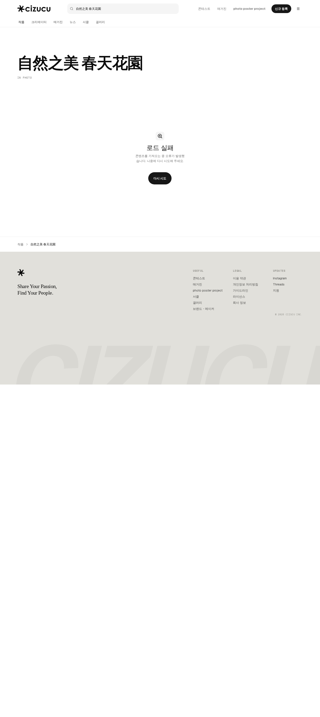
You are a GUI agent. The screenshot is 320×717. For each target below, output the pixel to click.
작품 (21, 22)
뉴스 (73, 22)
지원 (276, 290)
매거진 (221, 9)
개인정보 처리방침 (245, 284)
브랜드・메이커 (203, 309)
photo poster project (249, 9)
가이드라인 (240, 290)
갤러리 (100, 22)
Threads (279, 284)
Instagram (280, 278)
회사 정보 (239, 303)
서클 (86, 22)
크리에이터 (39, 22)
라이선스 (239, 297)
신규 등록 (281, 9)
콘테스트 (204, 9)
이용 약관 (239, 278)
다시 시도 (159, 178)
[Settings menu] (298, 8)
